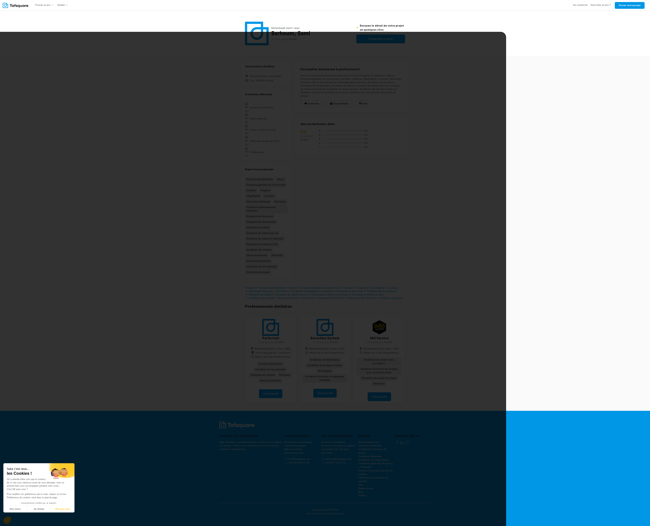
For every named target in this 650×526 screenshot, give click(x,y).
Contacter (313, 104)
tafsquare (250, 288)
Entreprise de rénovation (259, 216)
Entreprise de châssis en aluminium (264, 239)
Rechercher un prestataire (298, 442)
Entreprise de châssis (257, 227)
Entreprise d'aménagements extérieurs (261, 209)
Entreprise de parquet (258, 272)
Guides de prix (366, 488)
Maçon (280, 179)
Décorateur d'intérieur (258, 201)
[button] (7, 520)
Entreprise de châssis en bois (262, 244)
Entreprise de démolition (259, 179)
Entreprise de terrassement (261, 222)
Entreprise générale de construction (265, 185)
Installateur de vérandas (259, 250)
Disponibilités (340, 104)
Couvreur (269, 196)
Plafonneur (277, 255)
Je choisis (39, 509)
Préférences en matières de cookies (373, 480)
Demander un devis (381, 39)
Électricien (280, 201)
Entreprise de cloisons (258, 261)
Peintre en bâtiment (256, 255)
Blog (360, 492)
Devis (364, 104)
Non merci (15, 509)
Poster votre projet (630, 5)
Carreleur (251, 190)
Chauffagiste (253, 196)
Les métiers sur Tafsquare (335, 449)
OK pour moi (62, 509)
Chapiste (265, 190)
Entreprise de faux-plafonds (261, 266)
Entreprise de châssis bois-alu (262, 233)
